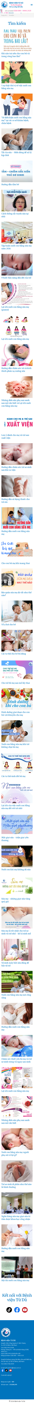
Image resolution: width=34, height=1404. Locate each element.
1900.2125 (26, 11)
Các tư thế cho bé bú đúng (13, 654)
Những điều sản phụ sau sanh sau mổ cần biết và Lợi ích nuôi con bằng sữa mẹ (16, 403)
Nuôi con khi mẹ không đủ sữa (16, 869)
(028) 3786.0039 (8, 1364)
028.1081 (17, 11)
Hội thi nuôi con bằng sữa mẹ (15, 1280)
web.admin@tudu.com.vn (13, 1368)
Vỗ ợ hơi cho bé (8, 624)
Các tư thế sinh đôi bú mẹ (13, 776)
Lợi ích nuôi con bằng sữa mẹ (15, 339)
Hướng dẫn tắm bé (10, 184)
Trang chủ (4, 15)
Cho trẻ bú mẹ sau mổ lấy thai (15, 683)
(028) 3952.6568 (8, 1347)
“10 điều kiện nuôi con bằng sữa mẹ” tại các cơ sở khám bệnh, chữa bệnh (16, 120)
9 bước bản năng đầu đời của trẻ (16, 278)
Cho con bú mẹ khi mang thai (15, 563)
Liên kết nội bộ (6, 1375)
